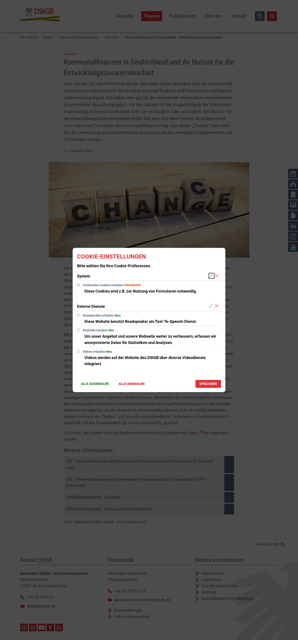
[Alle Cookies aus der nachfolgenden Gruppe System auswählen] (211, 276)
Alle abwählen (132, 384)
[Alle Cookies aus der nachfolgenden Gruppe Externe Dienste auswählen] (211, 306)
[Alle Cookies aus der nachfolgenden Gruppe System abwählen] (217, 276)
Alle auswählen (95, 384)
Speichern (208, 384)
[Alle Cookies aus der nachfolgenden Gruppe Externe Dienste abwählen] (217, 306)
